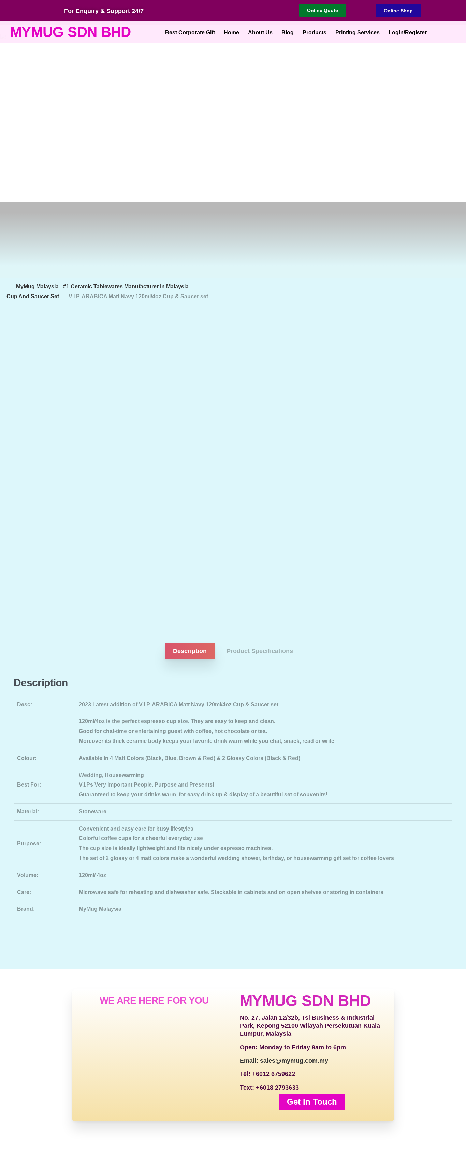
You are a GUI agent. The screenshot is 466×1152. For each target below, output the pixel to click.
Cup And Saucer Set (32, 296)
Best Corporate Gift (190, 32)
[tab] (190, 651)
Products (314, 32)
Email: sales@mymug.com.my (284, 1060)
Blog (287, 32)
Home (231, 32)
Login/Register (408, 32)
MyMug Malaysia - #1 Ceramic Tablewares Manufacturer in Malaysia (102, 286)
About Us (260, 32)
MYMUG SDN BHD (70, 32)
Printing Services (357, 32)
